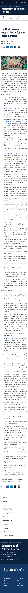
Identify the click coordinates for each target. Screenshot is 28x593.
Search (18, 18)
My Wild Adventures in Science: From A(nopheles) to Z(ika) (15, 121)
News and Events (10, 24)
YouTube (20, 583)
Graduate (6, 516)
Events (6, 524)
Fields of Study (8, 509)
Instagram (21, 580)
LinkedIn (20, 585)
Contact (10, 18)
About (5, 501)
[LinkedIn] (11, 47)
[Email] (19, 47)
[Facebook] (7, 47)
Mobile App (7, 578)
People (5, 505)
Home (3, 18)
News (16, 24)
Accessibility (7, 588)
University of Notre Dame (14, 2)
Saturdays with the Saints (12, 338)
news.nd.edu (5, 481)
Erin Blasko (7, 43)
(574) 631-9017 (9, 556)
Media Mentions (9, 532)
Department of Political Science (13, 10)
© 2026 (3, 559)
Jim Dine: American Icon (12, 97)
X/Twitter (20, 578)
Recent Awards (8, 535)
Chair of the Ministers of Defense (14, 108)
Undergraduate (8, 513)
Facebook (21, 576)
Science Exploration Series (15, 374)
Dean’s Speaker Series (11, 153)
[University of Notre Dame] (14, 570)
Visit (5, 585)
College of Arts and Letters (11, 542)
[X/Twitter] (15, 47)
